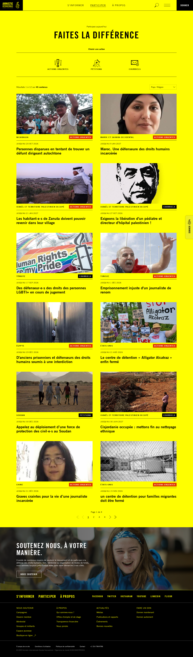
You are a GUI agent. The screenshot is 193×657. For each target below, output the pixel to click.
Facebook (97, 596)
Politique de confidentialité (65, 646)
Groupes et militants (25, 626)
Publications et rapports (107, 617)
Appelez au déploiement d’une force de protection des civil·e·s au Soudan (48, 429)
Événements (102, 621)
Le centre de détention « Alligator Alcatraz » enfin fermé (136, 359)
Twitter (111, 596)
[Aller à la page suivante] (110, 517)
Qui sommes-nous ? (65, 612)
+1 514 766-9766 (96, 646)
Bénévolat (20, 621)
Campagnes (21, 612)
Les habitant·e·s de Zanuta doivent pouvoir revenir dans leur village (50, 220)
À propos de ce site (23, 646)
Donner (185, 5)
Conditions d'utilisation (43, 646)
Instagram (127, 596)
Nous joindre (62, 626)
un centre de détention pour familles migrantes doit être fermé (138, 498)
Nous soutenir (28, 574)
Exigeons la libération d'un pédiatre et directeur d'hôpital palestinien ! (131, 220)
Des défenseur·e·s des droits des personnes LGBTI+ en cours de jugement (51, 290)
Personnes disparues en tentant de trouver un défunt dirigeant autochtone (53, 151)
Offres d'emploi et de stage (68, 617)
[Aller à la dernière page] (115, 517)
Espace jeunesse (24, 630)
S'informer (75, 5)
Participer (98, 5)
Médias (99, 612)
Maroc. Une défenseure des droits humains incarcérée (135, 151)
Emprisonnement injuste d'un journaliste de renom (135, 290)
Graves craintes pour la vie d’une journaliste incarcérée (51, 498)
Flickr (168, 596)
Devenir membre (23, 617)
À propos (119, 5)
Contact (82, 646)
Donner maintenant (145, 612)
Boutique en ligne (24, 635)
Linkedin (156, 596)
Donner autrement (145, 617)
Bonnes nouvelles (104, 626)
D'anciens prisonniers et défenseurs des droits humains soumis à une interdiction (53, 359)
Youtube (141, 596)
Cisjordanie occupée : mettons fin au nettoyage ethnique (138, 429)
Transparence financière (67, 621)
